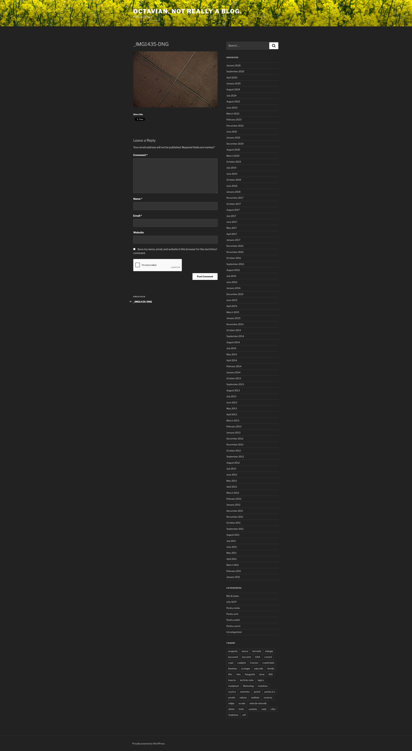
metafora (262, 686)
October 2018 (233, 179)
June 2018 (231, 185)
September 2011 (235, 528)
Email (137, 215)
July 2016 (231, 276)
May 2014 (231, 354)
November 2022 (234, 125)
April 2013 (231, 414)
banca (245, 651)
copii (230, 662)
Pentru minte (233, 608)
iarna (261, 674)
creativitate (268, 662)
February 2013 (233, 426)
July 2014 (231, 348)
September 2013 (235, 384)
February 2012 (233, 498)
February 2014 (233, 366)
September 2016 (235, 264)
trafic (241, 709)
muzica (232, 691)
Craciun (254, 662)
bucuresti (233, 657)
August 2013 (233, 390)
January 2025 (233, 83)
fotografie (250, 674)
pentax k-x (269, 691)
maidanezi (233, 686)
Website (138, 232)
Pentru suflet (233, 620)
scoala (242, 703)
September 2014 (235, 336)
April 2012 (231, 486)
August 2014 (233, 342)
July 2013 (231, 396)
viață (263, 709)
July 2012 (231, 468)
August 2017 (233, 209)
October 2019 (233, 161)
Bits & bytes (232, 596)
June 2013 (231, 402)
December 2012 (234, 438)
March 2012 (232, 492)
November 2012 (234, 444)
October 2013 (233, 378)
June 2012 (231, 474)
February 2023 (234, 119)
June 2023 (231, 107)
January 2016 (233, 288)
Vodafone (233, 714)
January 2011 (233, 577)
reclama (268, 697)
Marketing (248, 686)
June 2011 (231, 546)
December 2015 (234, 294)
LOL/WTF (231, 602)
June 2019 (231, 173)
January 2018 (233, 191)
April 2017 (231, 234)
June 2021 (231, 131)
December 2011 (234, 510)
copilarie (241, 662)
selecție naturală (258, 703)
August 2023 (233, 101)
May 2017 (231, 227)
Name (137, 198)
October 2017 (233, 203)
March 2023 (232, 113)
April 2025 (231, 77)
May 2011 (231, 552)
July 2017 (231, 216)
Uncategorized (234, 632)
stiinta (231, 709)
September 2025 (235, 71)
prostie (231, 697)
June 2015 (231, 300)
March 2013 (232, 420)
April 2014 (231, 360)
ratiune (243, 697)
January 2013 (233, 432)
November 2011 (234, 516)
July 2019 (231, 167)
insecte (232, 680)
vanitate (252, 709)
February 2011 (233, 571)
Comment (140, 155)
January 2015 (233, 318)
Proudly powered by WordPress (148, 743)
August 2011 (232, 534)
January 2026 (233, 65)
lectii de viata (246, 680)
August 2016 (233, 270)
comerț (268, 657)
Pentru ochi (232, 614)
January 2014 (233, 372)
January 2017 (233, 240)
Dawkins (232, 668)
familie (270, 668)
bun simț (246, 657)
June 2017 (231, 222)
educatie (258, 668)
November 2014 (234, 324)
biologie (269, 651)
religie (231, 703)
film (230, 674)
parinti (257, 691)
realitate (255, 697)
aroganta (233, 651)
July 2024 (231, 95)
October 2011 (233, 522)
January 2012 (233, 504)
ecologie (245, 668)
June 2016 (231, 282)
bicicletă (256, 651)
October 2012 (233, 450)
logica (261, 680)
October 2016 (233, 258)
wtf (244, 714)
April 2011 (231, 559)
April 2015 (231, 306)
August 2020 (233, 149)
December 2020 (235, 143)
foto (238, 674)
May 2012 (231, 480)
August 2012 (233, 462)
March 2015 (232, 312)
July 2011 (231, 541)
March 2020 (232, 155)
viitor (273, 709)
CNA (257, 657)
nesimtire (245, 691)
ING (271, 674)
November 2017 (234, 197)
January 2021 (233, 137)
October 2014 (233, 330)
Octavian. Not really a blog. (187, 11)
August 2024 (233, 89)
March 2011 (232, 564)
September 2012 (235, 456)
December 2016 (234, 245)
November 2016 (234, 252)
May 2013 (231, 408)
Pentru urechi (233, 626)
